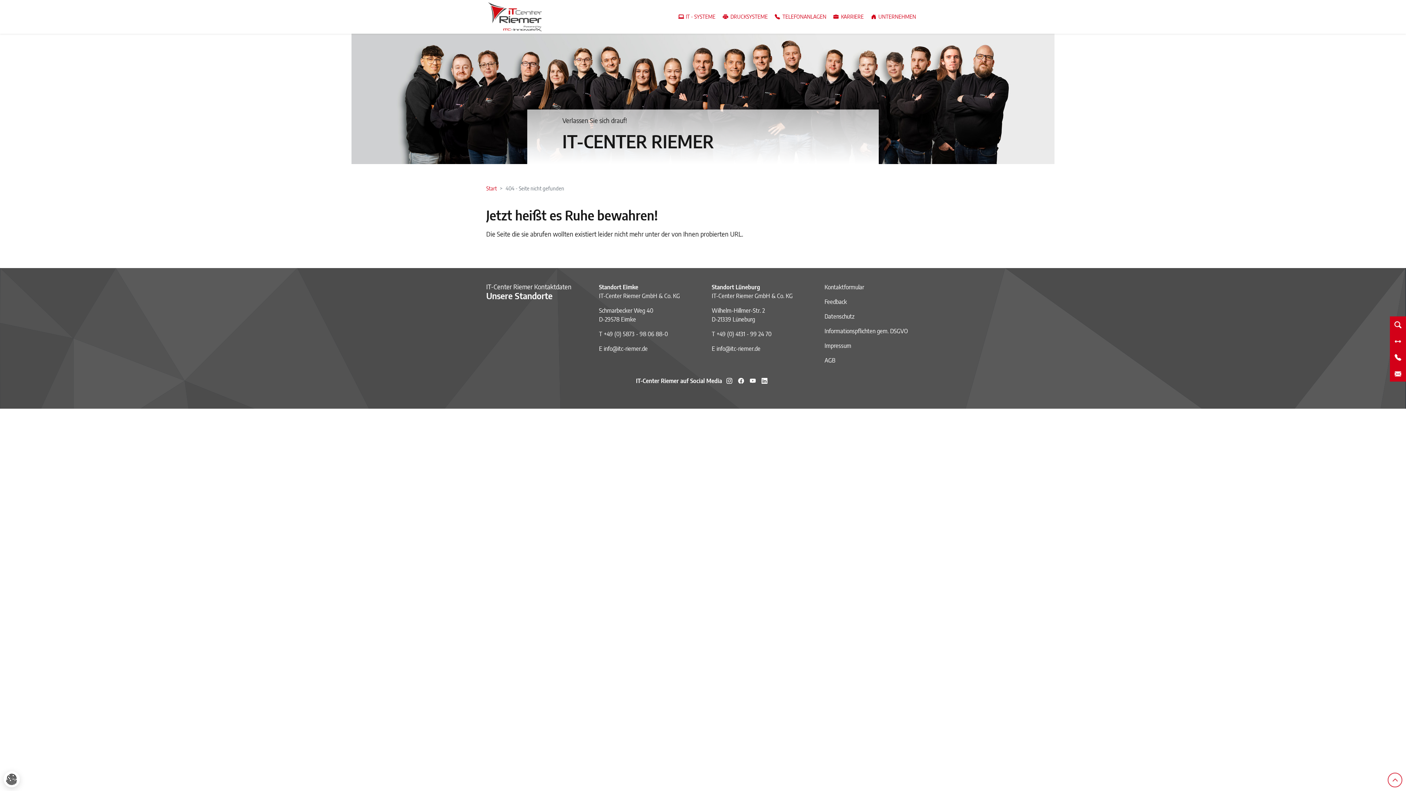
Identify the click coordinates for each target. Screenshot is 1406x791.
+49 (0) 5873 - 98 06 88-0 (636, 334)
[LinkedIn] (764, 381)
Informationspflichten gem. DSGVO (866, 331)
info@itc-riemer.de (626, 348)
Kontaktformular (844, 287)
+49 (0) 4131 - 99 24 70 (744, 334)
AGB (830, 360)
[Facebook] (741, 381)
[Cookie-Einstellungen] (12, 779)
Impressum (838, 345)
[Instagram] (729, 381)
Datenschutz (840, 316)
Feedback (836, 301)
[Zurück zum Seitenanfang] (1395, 780)
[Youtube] (753, 381)
